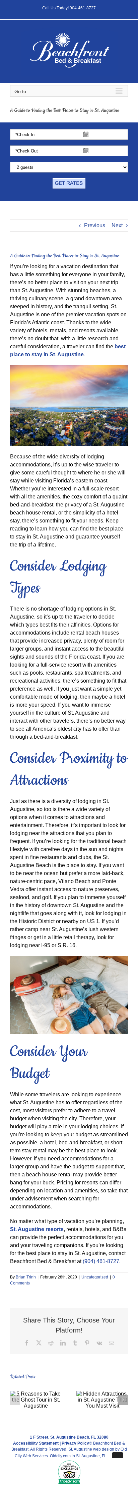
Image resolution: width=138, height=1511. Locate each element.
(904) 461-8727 (101, 1261)
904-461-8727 (83, 8)
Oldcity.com (60, 1456)
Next (117, 225)
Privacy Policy (75, 1443)
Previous (94, 225)
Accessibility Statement (36, 1443)
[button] (15, 1400)
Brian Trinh (26, 1277)
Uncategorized (94, 1277)
